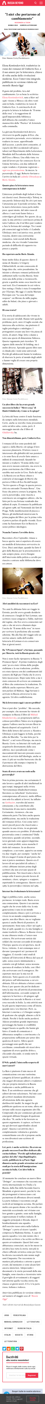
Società (19, 1335)
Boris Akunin (8, 180)
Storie (30, 1335)
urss (6, 1315)
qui (18, 1399)
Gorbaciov (10, 803)
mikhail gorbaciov (13, 1322)
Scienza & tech (22, 23)
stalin (7, 1335)
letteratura (33, 1322)
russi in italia (24, 1328)
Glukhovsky (8, 433)
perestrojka (19, 1315)
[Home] (4, 3)
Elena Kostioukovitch (12, 98)
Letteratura (10, 1341)
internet (8, 1328)
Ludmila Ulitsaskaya (30, 177)
